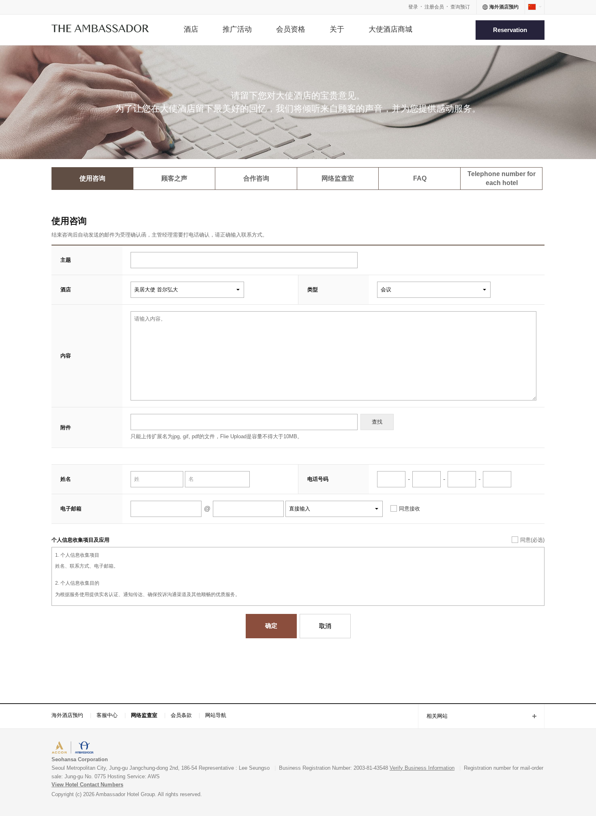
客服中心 (107, 715)
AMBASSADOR (120, 748)
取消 (325, 625)
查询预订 (460, 7)
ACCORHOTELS (76, 748)
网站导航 (215, 715)
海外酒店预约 (67, 715)
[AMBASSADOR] (100, 30)
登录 (413, 7)
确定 (271, 625)
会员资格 (290, 29)
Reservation (510, 29)
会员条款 (181, 715)
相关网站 (433, 717)
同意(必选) (532, 540)
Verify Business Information (422, 768)
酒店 (191, 29)
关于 (337, 29)
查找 (377, 422)
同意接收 (409, 509)
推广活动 (237, 29)
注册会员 (434, 7)
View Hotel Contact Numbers (87, 785)
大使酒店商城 (390, 29)
